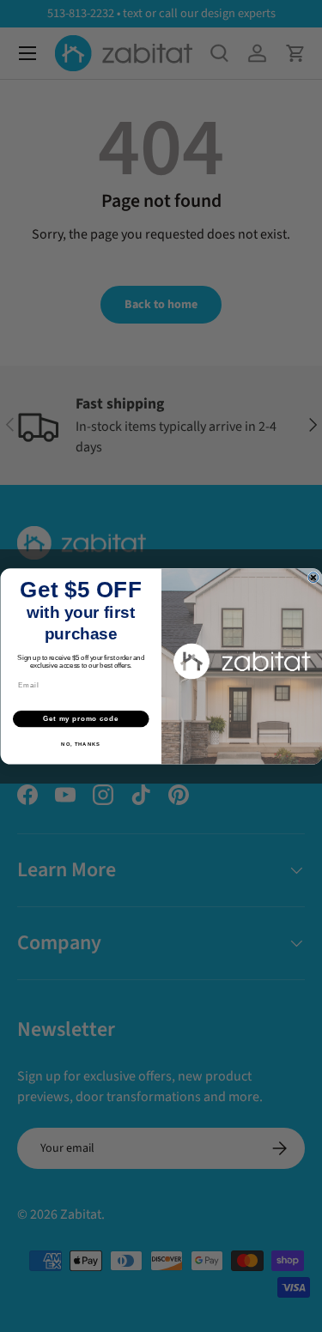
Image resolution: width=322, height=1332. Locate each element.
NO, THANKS (80, 744)
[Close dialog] (313, 577)
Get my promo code (80, 718)
